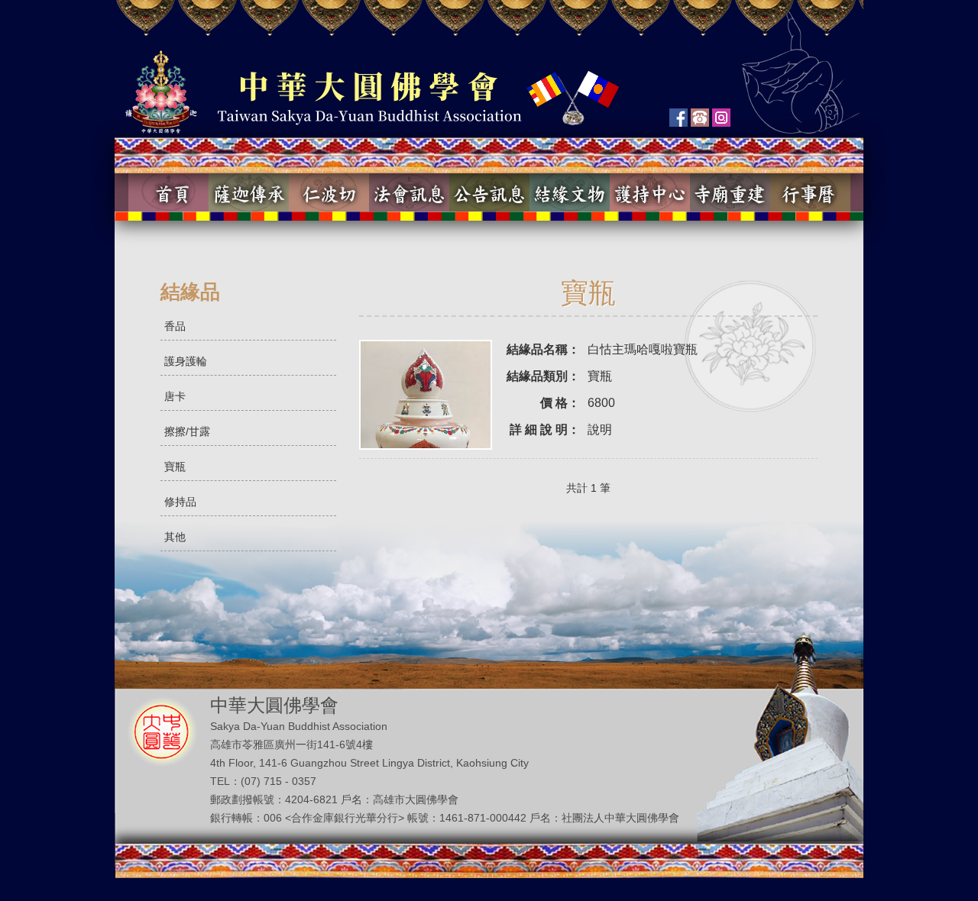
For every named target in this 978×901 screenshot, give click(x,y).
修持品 (180, 502)
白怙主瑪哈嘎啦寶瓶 (643, 349)
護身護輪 (185, 361)
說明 (600, 429)
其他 (175, 537)
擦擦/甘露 (187, 431)
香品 (175, 326)
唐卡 (175, 396)
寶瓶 (175, 466)
